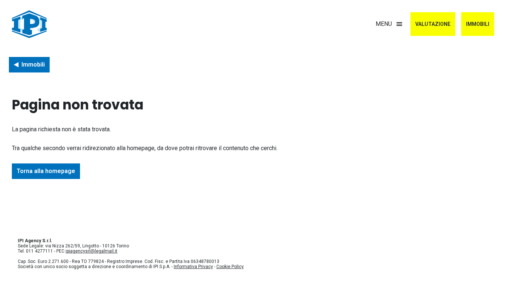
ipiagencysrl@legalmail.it (91, 251)
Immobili (477, 24)
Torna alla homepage (46, 171)
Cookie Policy (230, 266)
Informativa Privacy (193, 266)
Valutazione (432, 24)
